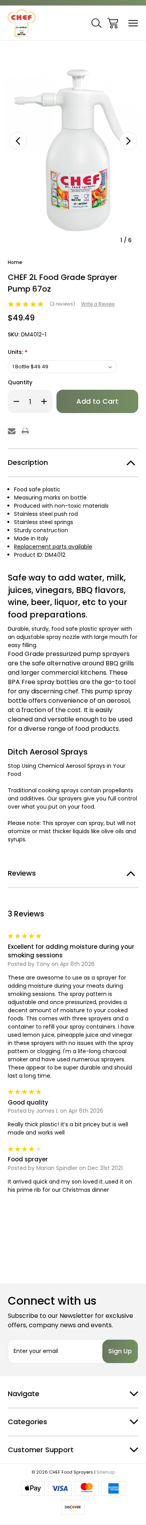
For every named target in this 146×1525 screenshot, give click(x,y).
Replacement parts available (53, 547)
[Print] (25, 431)
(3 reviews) (63, 304)
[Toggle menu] (133, 23)
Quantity (20, 382)
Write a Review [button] (98, 304)
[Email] (12, 431)
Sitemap (106, 1472)
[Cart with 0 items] (112, 23)
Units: (18, 352)
